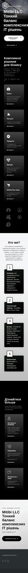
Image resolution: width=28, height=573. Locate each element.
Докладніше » (10, 103)
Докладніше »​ (10, 126)
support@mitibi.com (12, 459)
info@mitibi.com (11, 482)
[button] (14, 38)
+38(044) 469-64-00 (12, 481)
